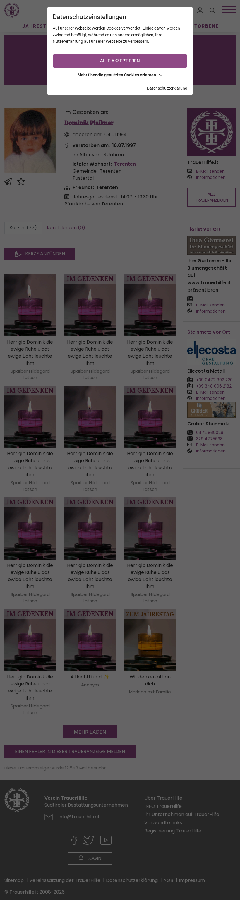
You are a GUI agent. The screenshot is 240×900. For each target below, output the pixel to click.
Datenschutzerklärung (167, 88)
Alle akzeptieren (120, 61)
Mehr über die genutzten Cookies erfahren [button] (117, 75)
